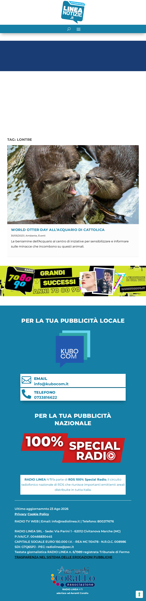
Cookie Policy (38, 514)
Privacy (21, 514)
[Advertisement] (73, 101)
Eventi (41, 235)
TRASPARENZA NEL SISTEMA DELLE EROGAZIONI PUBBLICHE (63, 557)
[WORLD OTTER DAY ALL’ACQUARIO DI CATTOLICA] (73, 184)
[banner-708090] (73, 295)
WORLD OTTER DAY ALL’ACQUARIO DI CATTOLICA (58, 230)
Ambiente (31, 235)
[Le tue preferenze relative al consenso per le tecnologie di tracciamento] (139, 594)
